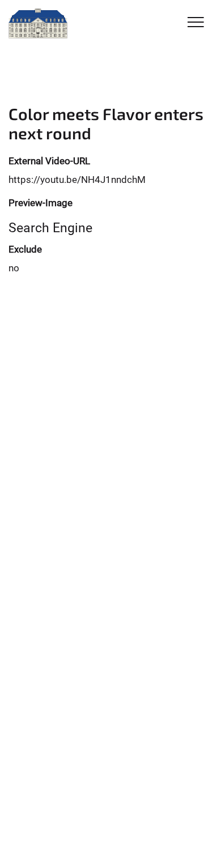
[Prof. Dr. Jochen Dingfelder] (37, 23)
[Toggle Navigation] (196, 23)
